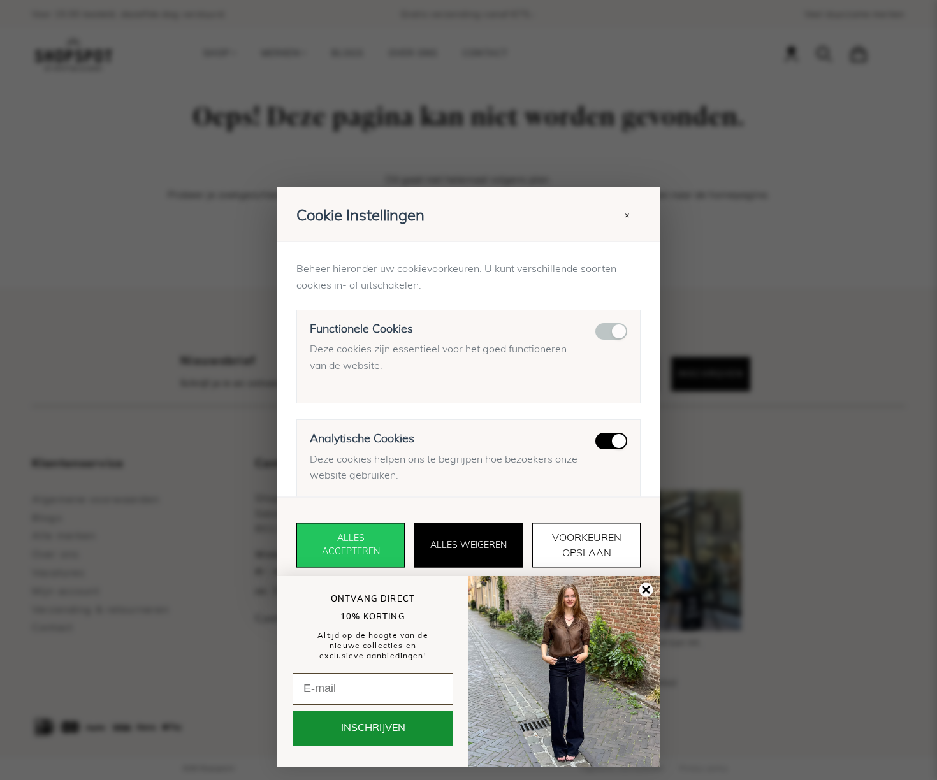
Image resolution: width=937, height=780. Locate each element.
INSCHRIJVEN (373, 728)
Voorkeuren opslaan (586, 545)
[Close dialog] (646, 589)
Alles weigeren (468, 544)
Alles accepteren (351, 545)
